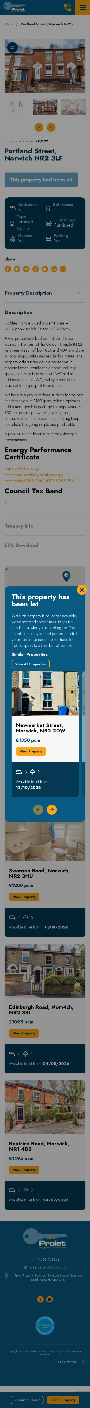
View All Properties (30, 664)
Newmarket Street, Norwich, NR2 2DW (41, 677)
